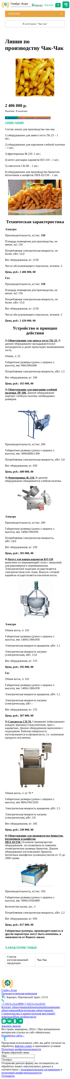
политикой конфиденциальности (21, 1072)
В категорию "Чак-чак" (35, 24)
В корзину (11, 117)
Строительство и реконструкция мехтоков (27, 1013)
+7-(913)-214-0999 (12, 1003)
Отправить (8, 1075)
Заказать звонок (11, 1025)
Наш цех (19, 1016)
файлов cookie (23, 1046)
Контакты (30, 1016)
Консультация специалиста (34, 117)
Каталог (14, 13)
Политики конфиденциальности (21, 1049)
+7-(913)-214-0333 (34, 1003)
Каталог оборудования (15, 1007)
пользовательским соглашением (40, 1069)
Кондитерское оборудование (35, 1010)
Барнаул (38, 5)
